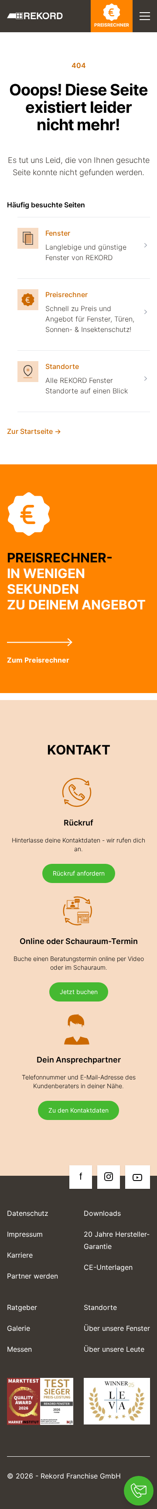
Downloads (102, 1213)
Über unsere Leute (114, 1349)
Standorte (62, 366)
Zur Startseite (34, 431)
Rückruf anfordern (79, 873)
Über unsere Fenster (117, 1328)
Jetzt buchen (79, 991)
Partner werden (32, 1276)
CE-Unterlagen (108, 1267)
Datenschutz (27, 1213)
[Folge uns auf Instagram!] (108, 1177)
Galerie (18, 1328)
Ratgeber (22, 1307)
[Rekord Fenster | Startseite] (35, 16)
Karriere (20, 1255)
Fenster (57, 233)
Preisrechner (111, 25)
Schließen (111, 43)
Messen (19, 1349)
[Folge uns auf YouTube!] (137, 1177)
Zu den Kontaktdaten (78, 1110)
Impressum (25, 1234)
